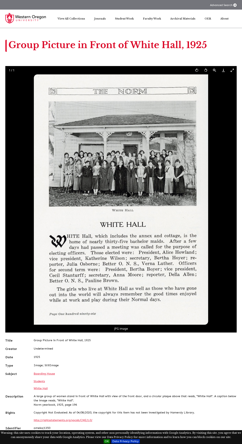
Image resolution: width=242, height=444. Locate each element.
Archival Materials (182, 18)
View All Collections (71, 18)
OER (208, 18)
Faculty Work (152, 18)
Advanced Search (221, 5)
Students (39, 381)
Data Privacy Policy (125, 441)
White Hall (41, 388)
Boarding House (44, 373)
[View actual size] (214, 70)
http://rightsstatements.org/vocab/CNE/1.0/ (63, 420)
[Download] (223, 70)
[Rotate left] (205, 70)
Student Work (124, 18)
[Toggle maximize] (232, 70)
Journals (100, 18)
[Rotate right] (196, 70)
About (224, 18)
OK (107, 441)
